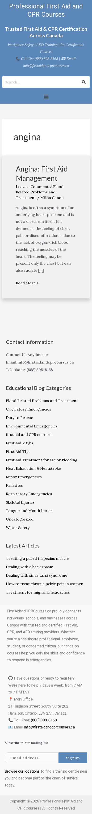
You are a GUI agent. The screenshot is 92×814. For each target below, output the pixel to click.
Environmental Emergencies (32, 426)
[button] (46, 97)
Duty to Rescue (19, 417)
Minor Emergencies (24, 476)
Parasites (14, 485)
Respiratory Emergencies (29, 493)
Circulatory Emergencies (28, 409)
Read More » (27, 282)
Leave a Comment (32, 186)
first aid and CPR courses (28, 434)
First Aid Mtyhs (19, 443)
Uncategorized (19, 519)
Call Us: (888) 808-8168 (39, 59)
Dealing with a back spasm (29, 566)
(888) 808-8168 (44, 720)
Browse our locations (22, 771)
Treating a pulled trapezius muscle (37, 558)
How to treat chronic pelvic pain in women (44, 583)
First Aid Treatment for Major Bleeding (41, 460)
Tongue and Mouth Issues (29, 510)
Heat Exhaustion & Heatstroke (33, 468)
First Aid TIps (18, 451)
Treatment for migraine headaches (38, 592)
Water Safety (17, 527)
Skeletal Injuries (20, 502)
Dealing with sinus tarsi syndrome (36, 575)
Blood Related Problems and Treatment (39, 192)
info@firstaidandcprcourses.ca (49, 727)
